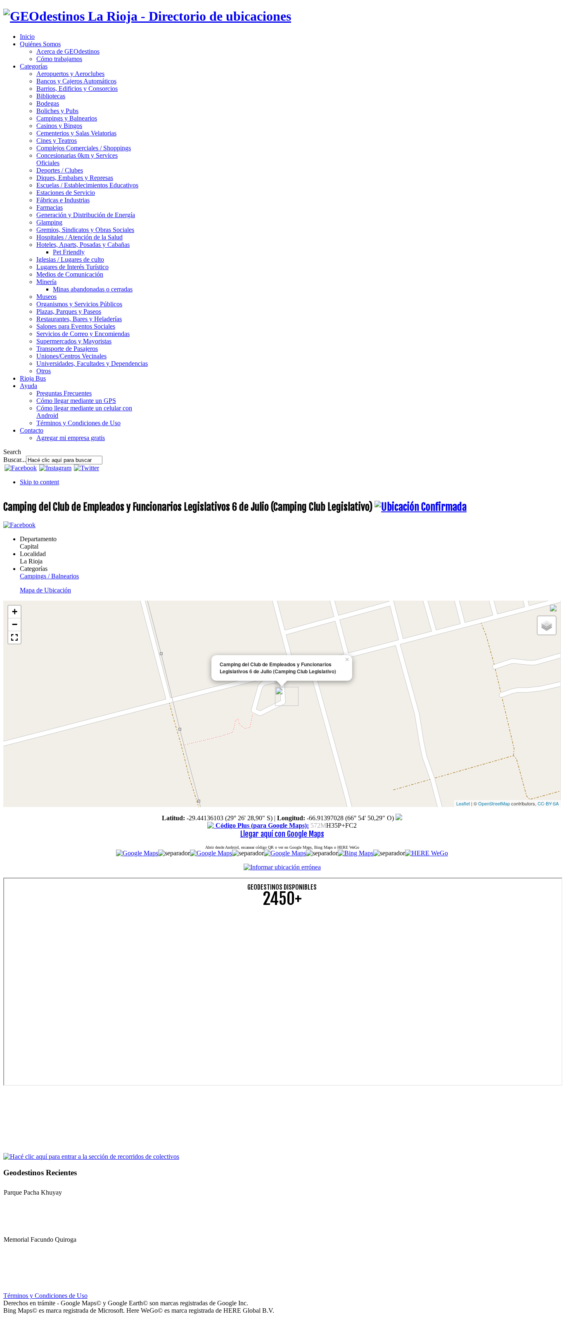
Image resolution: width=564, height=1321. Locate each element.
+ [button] (14, 611)
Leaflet (463, 803)
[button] (14, 637)
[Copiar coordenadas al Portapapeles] (399, 817)
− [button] (14, 624)
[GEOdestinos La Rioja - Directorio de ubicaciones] (147, 16)
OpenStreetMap (494, 803)
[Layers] (547, 625)
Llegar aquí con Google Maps (282, 833)
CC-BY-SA (548, 803)
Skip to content (39, 481)
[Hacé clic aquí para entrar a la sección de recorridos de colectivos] (91, 1156)
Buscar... (14, 459)
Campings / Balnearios (49, 576)
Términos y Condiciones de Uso (45, 1295)
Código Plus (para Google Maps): (261, 825)
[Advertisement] (251, 972)
